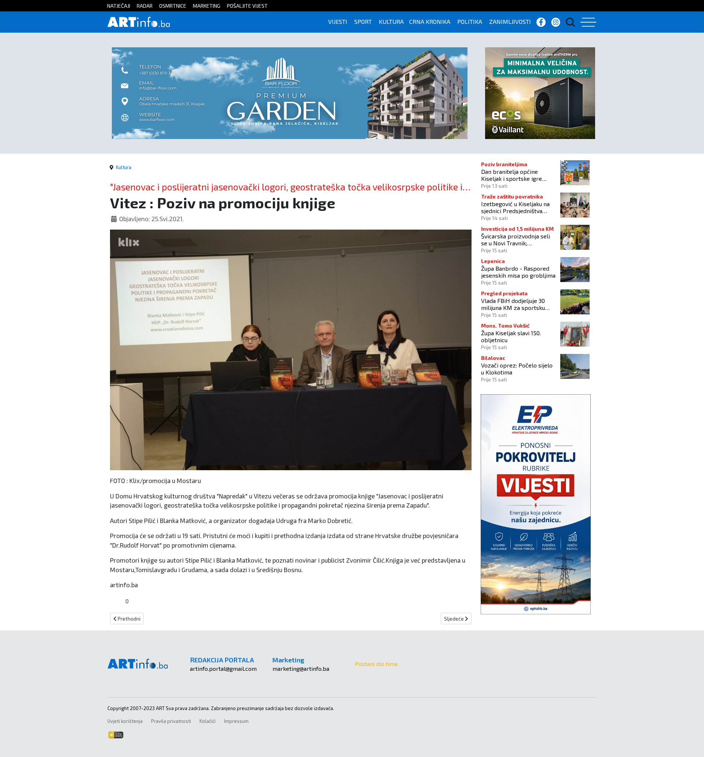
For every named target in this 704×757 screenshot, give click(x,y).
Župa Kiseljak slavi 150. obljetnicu (511, 336)
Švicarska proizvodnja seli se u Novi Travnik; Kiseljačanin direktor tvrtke (517, 239)
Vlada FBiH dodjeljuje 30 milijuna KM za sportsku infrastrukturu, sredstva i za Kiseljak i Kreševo (517, 304)
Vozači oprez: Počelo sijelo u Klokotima (517, 369)
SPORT (363, 21)
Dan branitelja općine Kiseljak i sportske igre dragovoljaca (511, 175)
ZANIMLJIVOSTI (510, 21)
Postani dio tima (376, 663)
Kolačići (207, 721)
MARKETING (206, 6)
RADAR (145, 6)
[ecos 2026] (540, 92)
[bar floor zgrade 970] (289, 92)
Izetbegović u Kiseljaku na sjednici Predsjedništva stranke (515, 207)
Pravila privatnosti (171, 721)
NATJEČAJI (118, 6)
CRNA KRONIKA (429, 21)
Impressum (236, 721)
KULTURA (391, 21)
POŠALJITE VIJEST (247, 6)
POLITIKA (469, 21)
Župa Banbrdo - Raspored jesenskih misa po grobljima (518, 272)
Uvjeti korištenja (125, 721)
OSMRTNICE (172, 6)
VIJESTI (337, 21)
